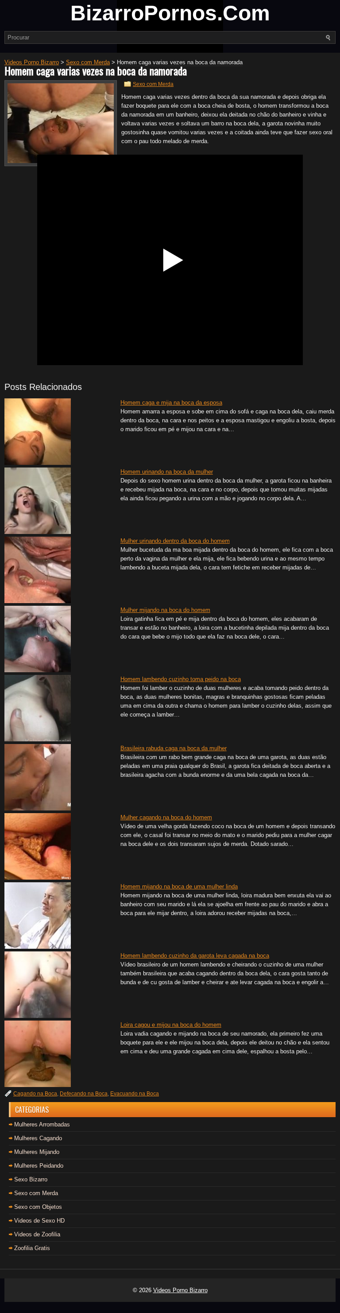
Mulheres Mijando (36, 1152)
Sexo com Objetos (38, 1207)
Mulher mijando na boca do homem (165, 610)
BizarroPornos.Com (170, 13)
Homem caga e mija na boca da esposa (171, 402)
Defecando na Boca (84, 1094)
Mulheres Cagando (38, 1138)
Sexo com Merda (153, 84)
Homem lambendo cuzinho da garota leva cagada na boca (194, 955)
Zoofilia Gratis (32, 1248)
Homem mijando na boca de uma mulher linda (179, 886)
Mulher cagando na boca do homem (166, 817)
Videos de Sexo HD (39, 1220)
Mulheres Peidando (38, 1165)
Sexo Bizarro (30, 1179)
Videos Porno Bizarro (180, 1290)
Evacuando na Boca (134, 1094)
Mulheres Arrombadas (42, 1124)
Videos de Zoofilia (37, 1234)
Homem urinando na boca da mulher (166, 471)
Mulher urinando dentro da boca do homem (175, 541)
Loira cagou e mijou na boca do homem (170, 1024)
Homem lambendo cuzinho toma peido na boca (180, 679)
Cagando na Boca (35, 1094)
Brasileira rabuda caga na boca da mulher (173, 748)
